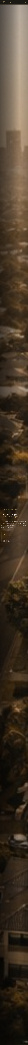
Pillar (6, 2)
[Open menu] (25, 2)
